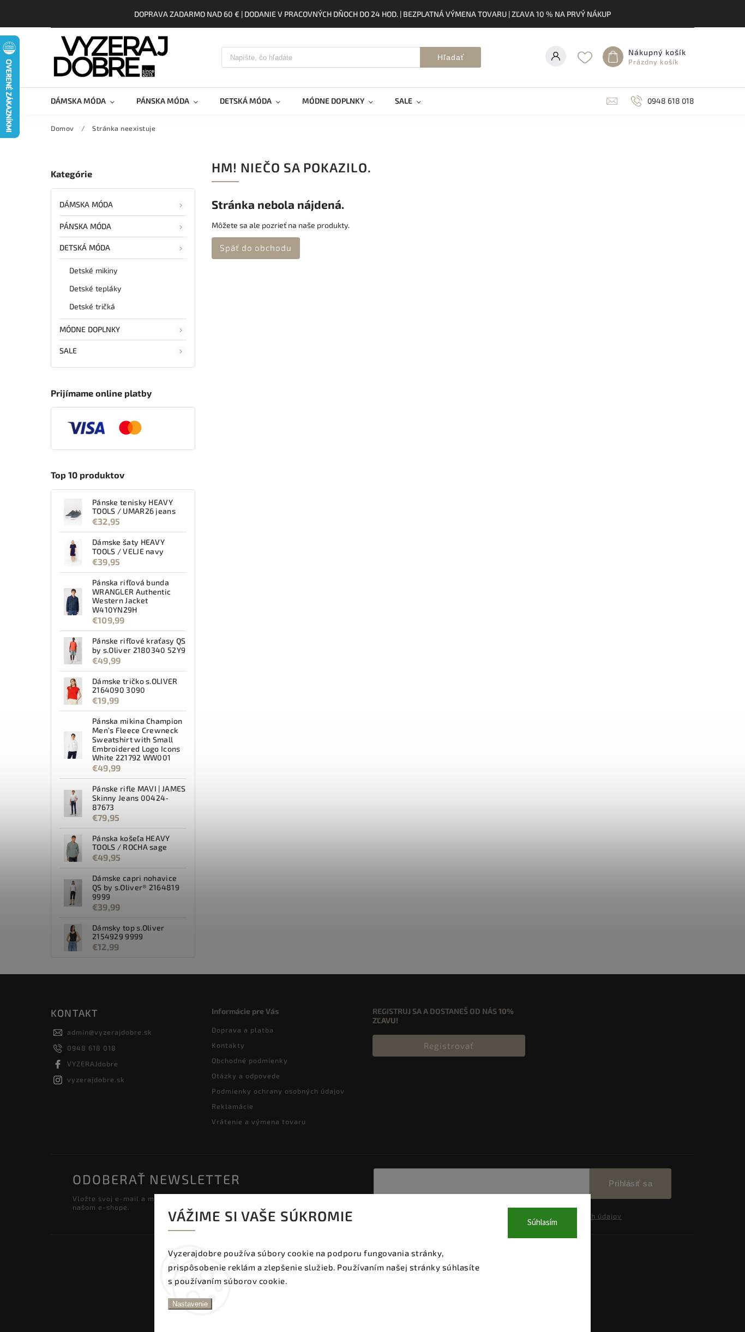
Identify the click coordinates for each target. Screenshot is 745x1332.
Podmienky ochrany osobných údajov (278, 1091)
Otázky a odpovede (246, 1075)
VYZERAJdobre (92, 1063)
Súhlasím (542, 1222)
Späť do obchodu (256, 248)
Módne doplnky (89, 329)
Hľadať (450, 57)
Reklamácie (233, 1106)
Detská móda (84, 247)
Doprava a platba (243, 1029)
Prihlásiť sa (630, 1183)
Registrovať (449, 1046)
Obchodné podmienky (250, 1060)
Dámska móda (86, 204)
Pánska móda (85, 226)
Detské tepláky (95, 288)
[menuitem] (88, 101)
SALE (68, 350)
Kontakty (228, 1045)
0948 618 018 (91, 1047)
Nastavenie (190, 1304)
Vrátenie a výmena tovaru (259, 1121)
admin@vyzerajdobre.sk (109, 1032)
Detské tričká (92, 306)
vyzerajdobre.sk (96, 1079)
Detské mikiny (93, 270)
